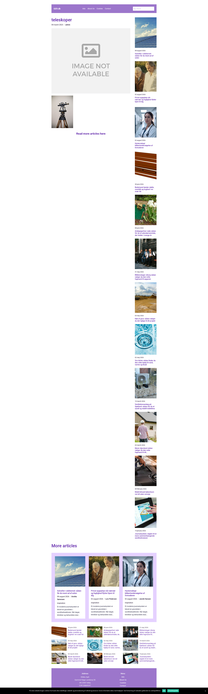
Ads (83, 9)
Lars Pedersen (111, 599)
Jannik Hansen (145, 599)
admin (67, 25)
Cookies (100, 9)
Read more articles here (91, 133)
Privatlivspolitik (173, 691)
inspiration (61, 603)
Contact (108, 9)
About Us (91, 9)
